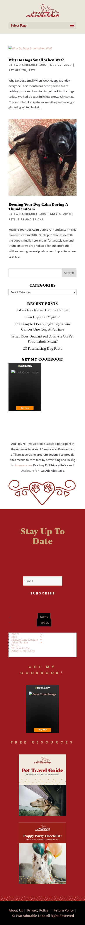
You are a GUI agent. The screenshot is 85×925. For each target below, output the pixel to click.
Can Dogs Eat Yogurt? (43, 317)
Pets (32, 70)
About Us (16, 910)
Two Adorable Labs (30, 65)
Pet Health (17, 70)
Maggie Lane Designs (25, 639)
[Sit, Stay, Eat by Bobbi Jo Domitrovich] (24, 387)
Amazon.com (23, 465)
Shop (14, 645)
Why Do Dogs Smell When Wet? (36, 60)
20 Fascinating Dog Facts (42, 348)
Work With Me (20, 648)
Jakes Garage (19, 642)
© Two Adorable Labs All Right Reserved (43, 915)
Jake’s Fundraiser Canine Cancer (43, 310)
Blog (14, 636)
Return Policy (63, 910)
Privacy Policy (37, 910)
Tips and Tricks (30, 219)
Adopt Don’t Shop (23, 651)
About (15, 634)
